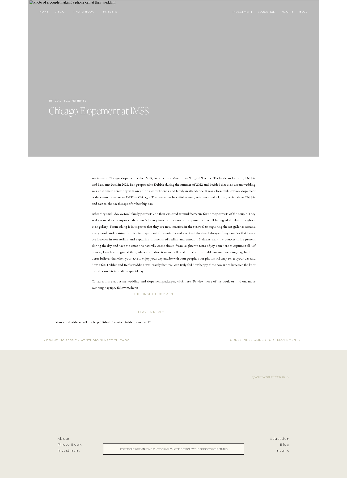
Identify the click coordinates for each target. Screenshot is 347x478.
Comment (63, 331)
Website (60, 425)
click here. (184, 281)
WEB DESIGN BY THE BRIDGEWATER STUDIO (201, 449)
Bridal (55, 100)
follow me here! (127, 287)
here (122, 310)
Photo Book (70, 444)
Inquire (282, 450)
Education (279, 438)
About (64, 438)
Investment (69, 450)
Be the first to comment (151, 294)
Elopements (75, 100)
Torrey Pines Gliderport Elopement (263, 339)
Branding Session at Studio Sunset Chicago (88, 340)
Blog (284, 444)
